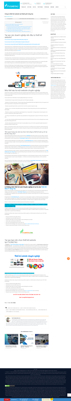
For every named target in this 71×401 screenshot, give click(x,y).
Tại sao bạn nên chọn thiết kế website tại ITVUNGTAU (13, 30)
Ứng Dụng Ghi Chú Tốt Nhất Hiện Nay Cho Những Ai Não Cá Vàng (58, 66)
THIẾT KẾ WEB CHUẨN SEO (30, 18)
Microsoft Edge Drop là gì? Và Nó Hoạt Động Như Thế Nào (58, 71)
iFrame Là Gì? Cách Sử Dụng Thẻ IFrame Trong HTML (58, 54)
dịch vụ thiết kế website (29, 290)
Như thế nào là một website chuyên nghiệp (12, 25)
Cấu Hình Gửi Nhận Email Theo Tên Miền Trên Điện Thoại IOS (58, 37)
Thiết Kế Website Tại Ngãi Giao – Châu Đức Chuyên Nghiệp (42, 346)
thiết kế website (16, 208)
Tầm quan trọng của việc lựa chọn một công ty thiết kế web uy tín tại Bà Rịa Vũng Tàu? (19, 26)
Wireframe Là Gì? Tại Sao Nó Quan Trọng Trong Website (58, 62)
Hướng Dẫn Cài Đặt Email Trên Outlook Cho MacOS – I (58, 43)
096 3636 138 (13, 399)
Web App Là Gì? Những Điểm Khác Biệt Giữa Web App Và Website (58, 51)
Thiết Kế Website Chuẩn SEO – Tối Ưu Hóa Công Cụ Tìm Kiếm (11, 346)
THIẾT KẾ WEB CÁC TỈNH (23, 18)
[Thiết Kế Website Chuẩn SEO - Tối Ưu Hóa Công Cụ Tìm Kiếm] (11, 339)
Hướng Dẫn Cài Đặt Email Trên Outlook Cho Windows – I (57, 45)
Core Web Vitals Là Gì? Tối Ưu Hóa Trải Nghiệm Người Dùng (58, 69)
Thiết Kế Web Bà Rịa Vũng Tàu (25, 145)
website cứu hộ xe (53, 85)
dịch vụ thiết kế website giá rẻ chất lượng (32, 223)
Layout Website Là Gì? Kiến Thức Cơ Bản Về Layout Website (58, 48)
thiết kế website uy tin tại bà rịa (12, 311)
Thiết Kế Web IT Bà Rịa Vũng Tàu (36, 160)
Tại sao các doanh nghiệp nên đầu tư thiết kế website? (14, 24)
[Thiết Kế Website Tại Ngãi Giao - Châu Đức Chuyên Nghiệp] (42, 339)
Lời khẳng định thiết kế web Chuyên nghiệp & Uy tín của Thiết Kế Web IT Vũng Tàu (18, 27)
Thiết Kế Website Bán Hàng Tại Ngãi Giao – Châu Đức (26, 346)
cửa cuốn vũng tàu (15, 377)
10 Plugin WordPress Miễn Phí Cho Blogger (57, 73)
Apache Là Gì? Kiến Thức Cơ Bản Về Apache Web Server (58, 59)
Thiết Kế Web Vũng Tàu (9, 16)
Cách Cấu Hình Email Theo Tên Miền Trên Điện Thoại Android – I (58, 40)
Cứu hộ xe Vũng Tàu (19, 381)
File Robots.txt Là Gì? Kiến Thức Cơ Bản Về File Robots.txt (58, 56)
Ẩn (21, 22)
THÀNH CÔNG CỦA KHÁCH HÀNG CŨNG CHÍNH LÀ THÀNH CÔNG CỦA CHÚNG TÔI (18, 31)
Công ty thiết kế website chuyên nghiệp (17, 244)
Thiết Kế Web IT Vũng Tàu (24, 138)
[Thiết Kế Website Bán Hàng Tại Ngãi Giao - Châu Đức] (26, 339)
